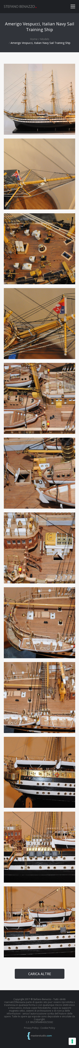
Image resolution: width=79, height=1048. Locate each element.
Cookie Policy (47, 1027)
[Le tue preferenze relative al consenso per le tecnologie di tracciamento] (72, 1041)
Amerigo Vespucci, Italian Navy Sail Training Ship (40, 43)
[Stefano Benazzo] (20, 6)
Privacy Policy (31, 1027)
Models (44, 39)
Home (34, 39)
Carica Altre (39, 973)
